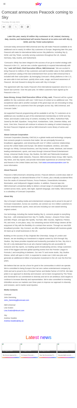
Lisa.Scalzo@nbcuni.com (14, 311)
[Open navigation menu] (4, 4)
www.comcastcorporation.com (54, 163)
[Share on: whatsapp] (28, 27)
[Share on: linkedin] (10, 27)
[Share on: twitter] (16, 27)
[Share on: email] (4, 27)
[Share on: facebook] (22, 27)
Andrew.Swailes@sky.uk (14, 321)
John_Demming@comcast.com (16, 300)
